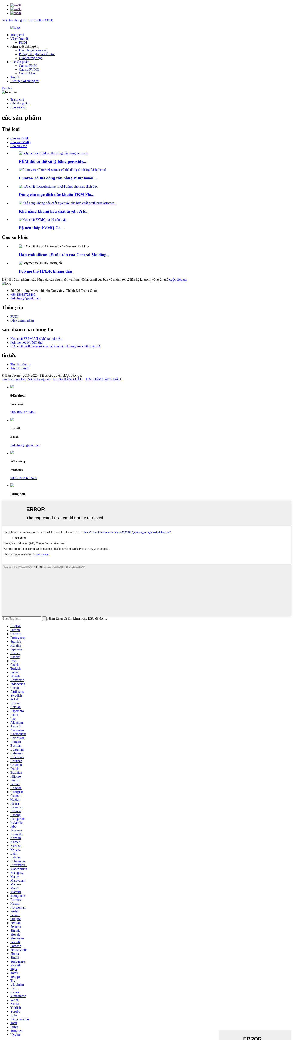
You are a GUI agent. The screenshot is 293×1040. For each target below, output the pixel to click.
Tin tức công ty (20, 364)
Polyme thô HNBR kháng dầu (45, 271)
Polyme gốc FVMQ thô (26, 342)
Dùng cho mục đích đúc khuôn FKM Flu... (56, 194)
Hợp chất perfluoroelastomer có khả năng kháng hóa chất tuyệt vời (55, 346)
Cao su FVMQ (29, 69)
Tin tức (15, 77)
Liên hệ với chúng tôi (24, 81)
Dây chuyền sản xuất (33, 50)
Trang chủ (17, 35)
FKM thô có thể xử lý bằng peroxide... (52, 161)
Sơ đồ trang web (39, 379)
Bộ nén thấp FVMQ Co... (41, 227)
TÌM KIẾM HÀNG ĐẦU (103, 379)
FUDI (23, 42)
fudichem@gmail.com (25, 298)
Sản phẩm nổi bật (13, 379)
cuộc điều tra (178, 279)
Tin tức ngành (19, 368)
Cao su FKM (28, 65)
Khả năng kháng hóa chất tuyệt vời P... (53, 211)
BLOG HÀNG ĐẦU (68, 379)
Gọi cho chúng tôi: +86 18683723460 (27, 20)
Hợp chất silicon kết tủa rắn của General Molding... (64, 254)
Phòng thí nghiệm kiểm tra (37, 54)
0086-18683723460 (23, 478)
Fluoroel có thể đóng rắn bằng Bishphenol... (58, 178)
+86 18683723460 (22, 294)
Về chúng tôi (19, 38)
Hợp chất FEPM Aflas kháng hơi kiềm (36, 338)
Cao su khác (27, 73)
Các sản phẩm (19, 62)
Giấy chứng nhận (30, 58)
